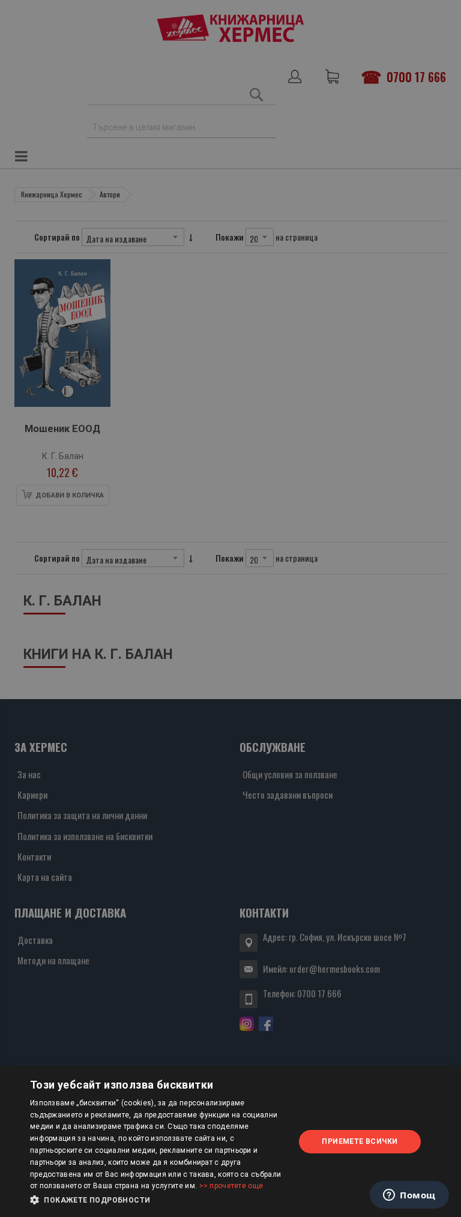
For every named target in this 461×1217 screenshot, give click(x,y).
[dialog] (230, 1141)
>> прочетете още (231, 1186)
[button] (158, 1200)
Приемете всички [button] (359, 1141)
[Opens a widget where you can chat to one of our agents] (409, 1196)
